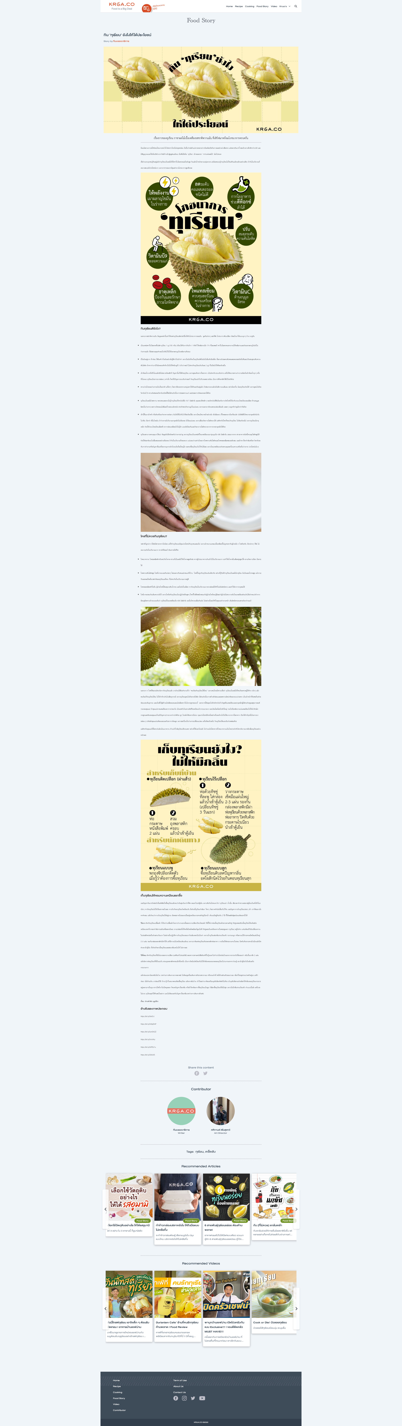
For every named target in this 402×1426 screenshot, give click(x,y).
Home (116, 1380)
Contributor (119, 1410)
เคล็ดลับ (210, 1151)
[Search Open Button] (296, 6)
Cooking (117, 1392)
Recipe (117, 1386)
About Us (178, 1386)
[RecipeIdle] (153, 7)
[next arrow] (296, 1209)
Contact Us (179, 1392)
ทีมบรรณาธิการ (121, 41)
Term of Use (180, 1380)
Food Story (119, 1398)
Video (116, 1404)
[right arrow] (105, 1209)
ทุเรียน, (200, 1151)
